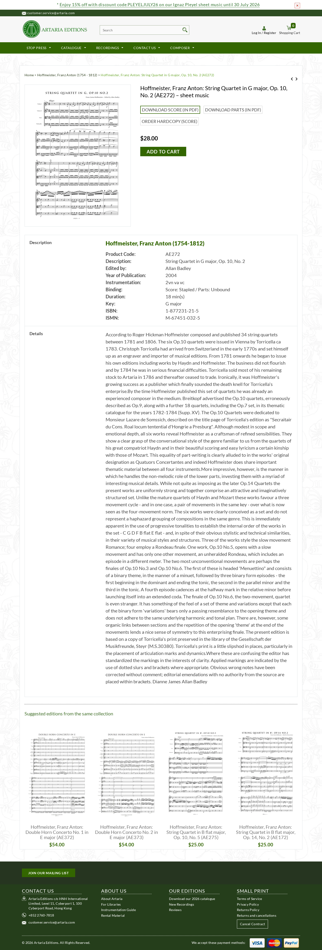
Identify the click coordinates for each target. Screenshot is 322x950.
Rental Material (113, 915)
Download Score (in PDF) (170, 109)
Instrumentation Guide (118, 910)
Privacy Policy (248, 904)
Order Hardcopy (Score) (169, 121)
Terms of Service (249, 899)
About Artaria (112, 899)
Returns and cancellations (256, 915)
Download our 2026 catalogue (192, 899)
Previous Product (292, 78)
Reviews (175, 910)
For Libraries (111, 904)
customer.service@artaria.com (51, 13)
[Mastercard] (274, 943)
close (297, 5)
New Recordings (181, 904)
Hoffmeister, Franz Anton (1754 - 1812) (67, 75)
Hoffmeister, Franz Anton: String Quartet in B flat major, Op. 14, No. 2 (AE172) (265, 832)
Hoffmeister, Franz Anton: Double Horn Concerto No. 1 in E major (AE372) (56, 832)
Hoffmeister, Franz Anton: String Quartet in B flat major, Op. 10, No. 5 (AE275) (196, 832)
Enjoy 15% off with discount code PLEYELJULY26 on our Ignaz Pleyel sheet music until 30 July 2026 (160, 4)
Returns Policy (248, 910)
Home (29, 75)
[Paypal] (291, 943)
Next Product (296, 78)
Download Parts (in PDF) (233, 109)
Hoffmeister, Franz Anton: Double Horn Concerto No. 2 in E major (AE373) (126, 832)
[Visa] (257, 943)
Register (270, 33)
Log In (256, 33)
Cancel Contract (252, 924)
